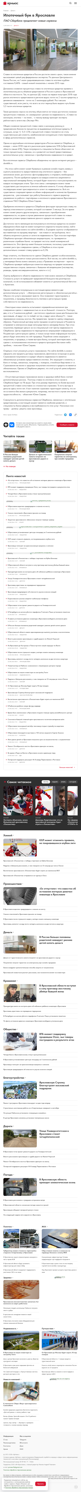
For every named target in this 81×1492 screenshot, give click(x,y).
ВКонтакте (24, 1443)
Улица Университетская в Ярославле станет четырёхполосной (31, 578)
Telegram (23, 1440)
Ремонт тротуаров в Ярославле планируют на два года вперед (26, 1103)
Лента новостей (16, 476)
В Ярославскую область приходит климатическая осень (57, 1181)
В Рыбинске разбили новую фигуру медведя (24, 706)
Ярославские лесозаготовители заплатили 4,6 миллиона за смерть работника (20, 1303)
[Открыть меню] (75, 3)
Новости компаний (11, 1379)
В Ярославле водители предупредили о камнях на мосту (29, 506)
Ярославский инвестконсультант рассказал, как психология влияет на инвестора (34, 973)
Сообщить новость (67, 425)
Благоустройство (26, 695)
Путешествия (24, 688)
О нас (5, 1440)
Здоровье (7, 1278)
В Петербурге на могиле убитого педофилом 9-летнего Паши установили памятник (39, 612)
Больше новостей (66, 767)
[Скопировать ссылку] (75, 415)
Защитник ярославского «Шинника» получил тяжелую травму (31, 520)
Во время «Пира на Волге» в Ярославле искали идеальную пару (31, 753)
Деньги (13, 10)
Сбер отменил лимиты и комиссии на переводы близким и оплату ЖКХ (56, 1252)
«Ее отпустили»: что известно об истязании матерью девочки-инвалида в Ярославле (39, 480)
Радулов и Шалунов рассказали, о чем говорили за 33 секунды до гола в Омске (38, 679)
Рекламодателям (9, 1443)
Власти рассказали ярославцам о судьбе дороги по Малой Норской (33, 639)
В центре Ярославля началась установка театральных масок (26, 1118)
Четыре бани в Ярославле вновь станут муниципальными (29, 494)
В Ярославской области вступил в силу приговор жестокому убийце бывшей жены (38, 565)
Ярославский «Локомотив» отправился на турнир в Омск (25, 876)
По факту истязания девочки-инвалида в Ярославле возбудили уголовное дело (37, 619)
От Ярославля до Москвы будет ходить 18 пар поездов (28, 686)
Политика (7, 1227)
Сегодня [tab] (72, 782)
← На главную (9, 466)
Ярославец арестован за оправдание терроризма (26, 585)
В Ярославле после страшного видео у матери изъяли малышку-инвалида (35, 652)
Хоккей (22, 541)
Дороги (22, 581)
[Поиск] (70, 3)
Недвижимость (25, 675)
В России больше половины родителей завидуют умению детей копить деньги (37, 625)
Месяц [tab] (45, 782)
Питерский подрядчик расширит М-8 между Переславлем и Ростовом (34, 760)
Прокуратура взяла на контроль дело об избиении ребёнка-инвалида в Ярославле (39, 572)
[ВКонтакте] (11, 424)
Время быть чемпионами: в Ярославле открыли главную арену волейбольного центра (40, 713)
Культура (22, 735)
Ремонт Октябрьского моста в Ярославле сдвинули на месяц (30, 746)
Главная (6, 10)
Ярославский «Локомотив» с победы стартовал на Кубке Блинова (32, 558)
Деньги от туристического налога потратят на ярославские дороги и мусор (31, 958)
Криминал (23, 567)
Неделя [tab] (54, 782)
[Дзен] (5, 424)
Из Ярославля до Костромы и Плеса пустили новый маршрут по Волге (34, 646)
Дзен (21, 1446)
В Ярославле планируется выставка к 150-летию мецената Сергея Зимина (36, 733)
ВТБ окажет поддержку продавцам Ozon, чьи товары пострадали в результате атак (39, 487)
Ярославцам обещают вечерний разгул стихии (20, 1210)
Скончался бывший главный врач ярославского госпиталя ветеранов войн (36, 719)
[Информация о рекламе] (74, 502)
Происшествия (25, 483)
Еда (20, 755)
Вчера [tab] (63, 782)
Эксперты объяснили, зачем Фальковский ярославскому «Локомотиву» (15, 822)
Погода (7, 1174)
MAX (21, 1449)
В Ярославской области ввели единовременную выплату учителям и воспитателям (39, 632)
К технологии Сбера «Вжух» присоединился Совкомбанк (19, 1404)
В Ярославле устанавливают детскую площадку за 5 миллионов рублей (34, 532)
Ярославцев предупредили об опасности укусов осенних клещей (32, 592)
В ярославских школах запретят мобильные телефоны (28, 599)
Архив (5, 1449)
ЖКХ (44, 1227)
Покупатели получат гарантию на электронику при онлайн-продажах (29, 963)
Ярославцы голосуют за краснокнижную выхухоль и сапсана (30, 546)
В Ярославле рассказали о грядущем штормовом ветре (24, 1200)
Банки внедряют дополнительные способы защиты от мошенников (28, 968)
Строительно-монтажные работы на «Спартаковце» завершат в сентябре (31, 1108)
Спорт (21, 522)
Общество (22, 489)
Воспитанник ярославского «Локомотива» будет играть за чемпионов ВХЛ (36, 699)
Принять (40, 1484)
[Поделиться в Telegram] (65, 415)
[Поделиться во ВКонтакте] (70, 415)
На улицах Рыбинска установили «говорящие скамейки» (24, 1113)
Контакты (6, 1446)
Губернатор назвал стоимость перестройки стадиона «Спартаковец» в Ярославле (19, 1252)
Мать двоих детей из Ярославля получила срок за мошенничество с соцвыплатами (39, 740)
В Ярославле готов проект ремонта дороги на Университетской (32, 605)
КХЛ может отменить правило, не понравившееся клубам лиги (31, 539)
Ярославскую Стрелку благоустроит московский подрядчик (30, 693)
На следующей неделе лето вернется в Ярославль (22, 1215)
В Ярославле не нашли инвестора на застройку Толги (28, 672)
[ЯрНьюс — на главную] (10, 3)
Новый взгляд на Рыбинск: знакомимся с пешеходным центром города (34, 666)
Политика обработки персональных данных (17, 1470)
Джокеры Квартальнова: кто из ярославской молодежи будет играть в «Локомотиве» (48, 822)
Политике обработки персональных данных (19, 1487)
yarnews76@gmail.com (15, 1467)
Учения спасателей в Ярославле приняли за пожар (27, 513)
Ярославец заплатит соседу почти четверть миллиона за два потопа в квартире (38, 659)
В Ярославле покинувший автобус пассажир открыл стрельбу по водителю (36, 726)
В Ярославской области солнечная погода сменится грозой (25, 1205)
